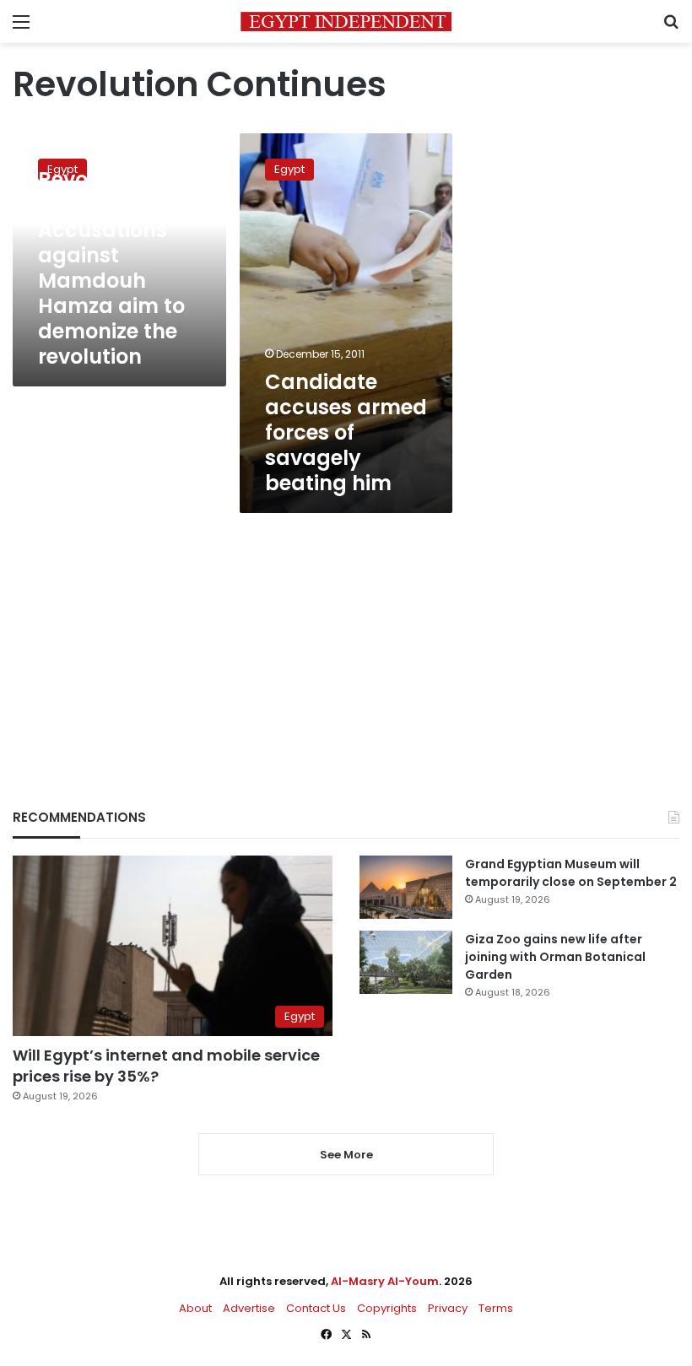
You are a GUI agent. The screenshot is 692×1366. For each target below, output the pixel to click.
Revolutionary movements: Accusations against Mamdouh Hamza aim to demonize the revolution (111, 267)
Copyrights (387, 1308)
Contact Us (316, 1308)
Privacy (448, 1308)
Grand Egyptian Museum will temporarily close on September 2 (571, 873)
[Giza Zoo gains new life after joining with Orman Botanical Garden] (406, 962)
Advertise (249, 1308)
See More (346, 1155)
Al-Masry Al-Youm (385, 1281)
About (195, 1308)
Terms (495, 1308)
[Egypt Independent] (346, 21)
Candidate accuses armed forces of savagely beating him (346, 432)
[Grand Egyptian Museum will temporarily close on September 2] (406, 887)
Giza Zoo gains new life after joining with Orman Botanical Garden (555, 957)
